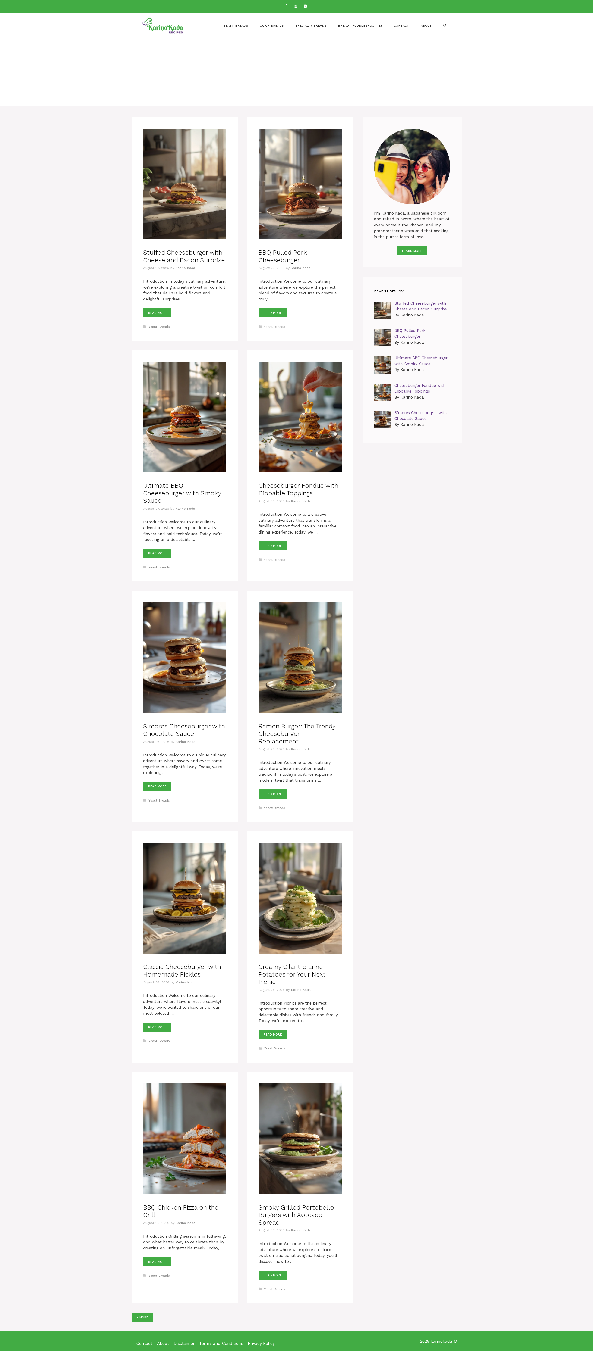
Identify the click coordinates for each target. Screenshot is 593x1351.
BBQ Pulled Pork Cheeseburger (283, 256)
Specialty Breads (310, 25)
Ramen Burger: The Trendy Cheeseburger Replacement (297, 734)
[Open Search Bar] (445, 25)
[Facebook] (286, 6)
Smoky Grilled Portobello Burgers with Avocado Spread (296, 1215)
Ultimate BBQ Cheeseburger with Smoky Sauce (182, 493)
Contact (401, 25)
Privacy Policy (261, 1343)
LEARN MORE (412, 251)
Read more (157, 313)
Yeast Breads (236, 25)
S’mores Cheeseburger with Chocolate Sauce (184, 730)
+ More (142, 1317)
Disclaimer (184, 1343)
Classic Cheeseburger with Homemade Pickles (182, 970)
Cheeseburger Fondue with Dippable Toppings (298, 489)
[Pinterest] (305, 6)
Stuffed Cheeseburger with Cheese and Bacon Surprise (184, 256)
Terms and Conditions (221, 1343)
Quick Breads (272, 25)
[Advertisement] (296, 73)
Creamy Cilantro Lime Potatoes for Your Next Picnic (292, 974)
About (426, 25)
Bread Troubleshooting (360, 25)
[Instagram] (296, 6)
